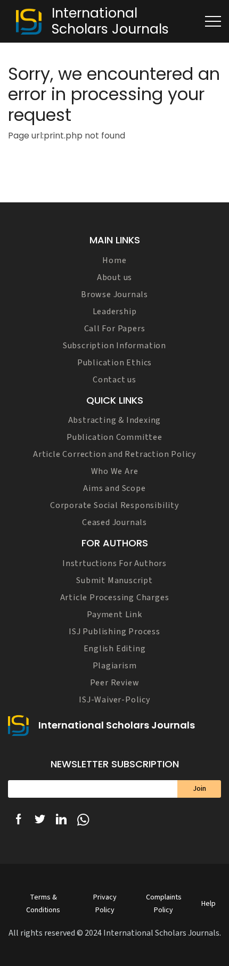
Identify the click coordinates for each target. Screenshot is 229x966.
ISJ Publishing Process (114, 631)
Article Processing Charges (114, 597)
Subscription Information (114, 345)
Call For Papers (114, 328)
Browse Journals (114, 294)
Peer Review (115, 683)
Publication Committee (114, 437)
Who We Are (114, 471)
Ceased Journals (114, 522)
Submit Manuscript (114, 580)
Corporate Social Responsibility (114, 505)
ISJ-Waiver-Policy (114, 700)
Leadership (115, 311)
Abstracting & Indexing (114, 420)
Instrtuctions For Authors (114, 563)
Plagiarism (115, 666)
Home (114, 260)
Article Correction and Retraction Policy (114, 454)
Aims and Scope (114, 488)
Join (199, 788)
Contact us (114, 380)
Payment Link (114, 614)
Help (208, 903)
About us (114, 277)
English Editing (115, 648)
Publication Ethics (114, 363)
